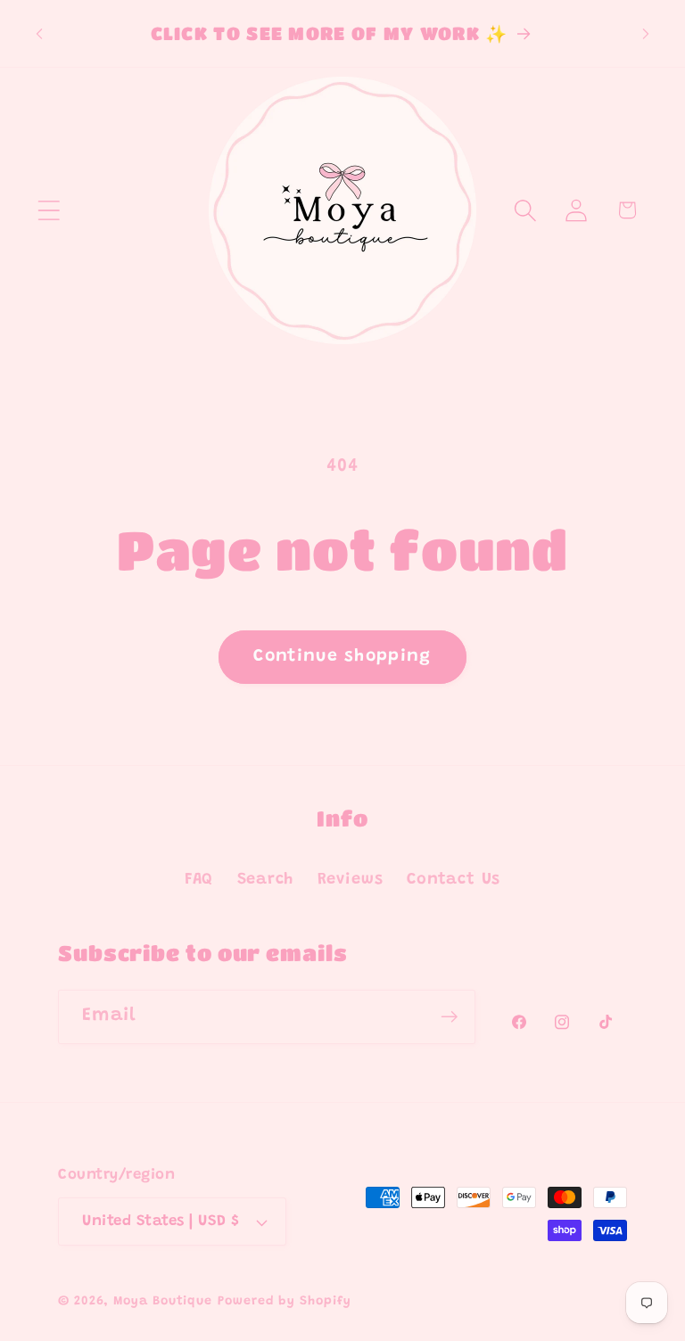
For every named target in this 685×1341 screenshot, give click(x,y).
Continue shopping (342, 656)
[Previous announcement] (39, 33)
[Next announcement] (645, 33)
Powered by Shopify (284, 1302)
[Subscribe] (449, 1017)
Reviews (351, 880)
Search (265, 880)
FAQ (199, 880)
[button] (48, 210)
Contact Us (453, 880)
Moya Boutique (162, 1302)
